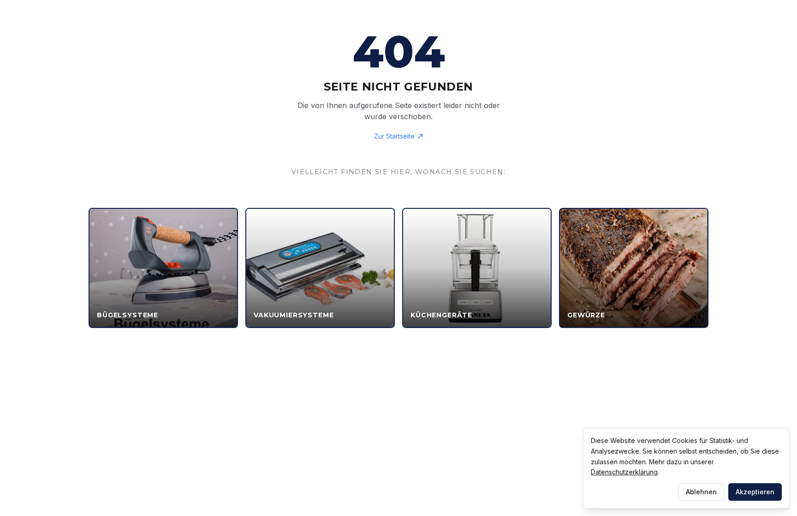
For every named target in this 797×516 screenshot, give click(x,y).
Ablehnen (701, 492)
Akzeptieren (755, 492)
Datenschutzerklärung (624, 472)
